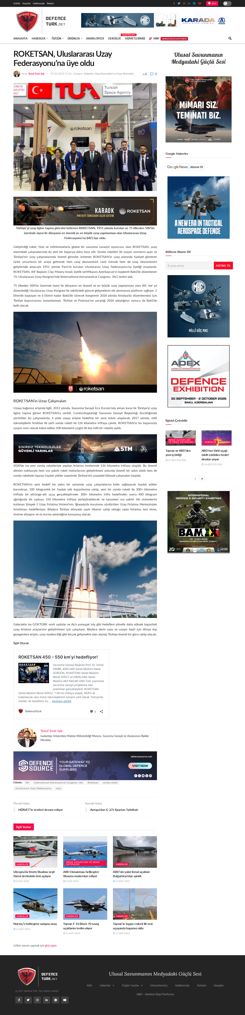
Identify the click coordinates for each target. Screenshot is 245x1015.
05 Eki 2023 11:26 (61, 73)
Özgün (56, 38)
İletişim (50, 3)
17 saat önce (122, 933)
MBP (170, 38)
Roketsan (93, 782)
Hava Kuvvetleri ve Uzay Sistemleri (114, 73)
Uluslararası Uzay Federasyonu (33, 788)
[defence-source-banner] (85, 765)
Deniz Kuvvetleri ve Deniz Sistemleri (83, 863)
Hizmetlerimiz (135, 38)
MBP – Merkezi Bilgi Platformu (155, 994)
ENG (213, 3)
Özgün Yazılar (130, 985)
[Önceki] (195, 478)
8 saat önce (22, 881)
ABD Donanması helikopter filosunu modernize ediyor (81, 873)
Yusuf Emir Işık (36, 73)
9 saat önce (72, 881)
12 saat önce (122, 881)
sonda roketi (110, 782)
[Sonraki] (202, 478)
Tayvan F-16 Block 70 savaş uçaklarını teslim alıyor (81, 925)
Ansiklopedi (95, 38)
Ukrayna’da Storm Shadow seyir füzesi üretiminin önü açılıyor (34, 873)
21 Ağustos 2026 (177, 460)
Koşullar (26, 3)
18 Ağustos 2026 (213, 464)
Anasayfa (20, 38)
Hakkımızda (39, 3)
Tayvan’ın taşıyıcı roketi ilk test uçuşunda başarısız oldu (133, 925)
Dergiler (114, 37)
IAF (27, 782)
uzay (58, 788)
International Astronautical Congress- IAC (58, 782)
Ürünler (74, 38)
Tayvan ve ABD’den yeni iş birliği (178, 452)
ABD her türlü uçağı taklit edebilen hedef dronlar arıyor (215, 454)
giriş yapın (51, 945)
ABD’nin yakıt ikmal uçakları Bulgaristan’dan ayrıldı (131, 873)
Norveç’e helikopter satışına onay (35, 923)
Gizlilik (16, 3)
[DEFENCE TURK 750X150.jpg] (85, 448)
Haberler (38, 38)
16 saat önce (72, 933)
